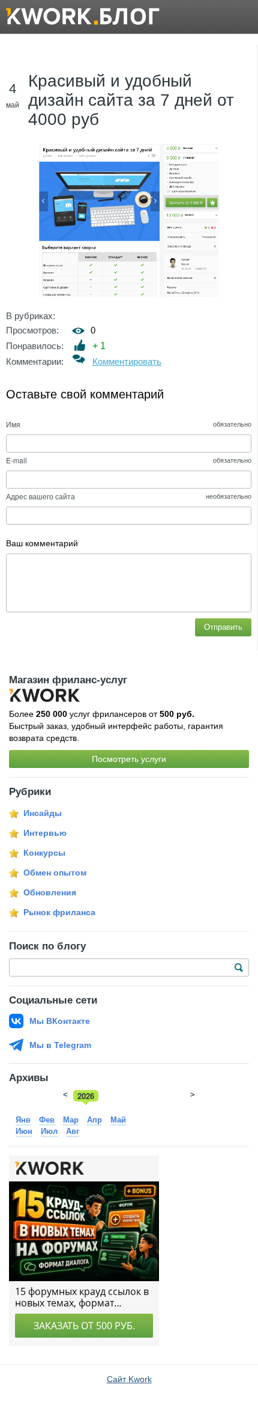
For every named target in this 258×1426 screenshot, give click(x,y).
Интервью (45, 833)
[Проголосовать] (80, 345)
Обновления (49, 892)
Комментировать (126, 361)
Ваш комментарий (42, 543)
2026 (85, 1095)
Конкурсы (44, 853)
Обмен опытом (54, 872)
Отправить (223, 627)
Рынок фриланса (59, 912)
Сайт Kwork (129, 1379)
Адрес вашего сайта (40, 496)
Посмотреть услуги (129, 759)
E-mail (16, 460)
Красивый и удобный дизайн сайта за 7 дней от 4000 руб (131, 100)
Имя (13, 424)
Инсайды (42, 813)
